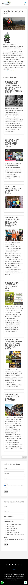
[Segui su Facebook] (9, 564)
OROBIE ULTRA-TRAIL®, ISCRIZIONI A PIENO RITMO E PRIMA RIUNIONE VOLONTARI (13, 343)
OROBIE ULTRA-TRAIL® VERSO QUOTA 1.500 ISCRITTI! (12, 285)
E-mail (5, 478)
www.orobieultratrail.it (8, 71)
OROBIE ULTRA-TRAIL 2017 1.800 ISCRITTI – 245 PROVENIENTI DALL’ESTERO (12, 221)
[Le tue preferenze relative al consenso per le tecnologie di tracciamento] (25, 582)
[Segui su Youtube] (15, 564)
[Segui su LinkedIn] (12, 564)
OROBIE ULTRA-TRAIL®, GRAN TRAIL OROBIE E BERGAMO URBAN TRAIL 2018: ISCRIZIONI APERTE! (13, 86)
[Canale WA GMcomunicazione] (2, 584)
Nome (5, 468)
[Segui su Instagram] (18, 564)
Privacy (6, 484)
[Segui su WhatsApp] (21, 564)
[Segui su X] (6, 564)
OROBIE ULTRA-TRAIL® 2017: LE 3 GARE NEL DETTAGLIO (12, 397)
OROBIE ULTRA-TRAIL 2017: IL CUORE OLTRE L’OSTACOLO (12, 142)
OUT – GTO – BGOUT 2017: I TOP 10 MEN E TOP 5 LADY (13, 189)
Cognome (6, 473)
